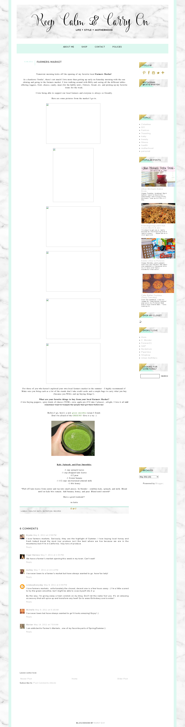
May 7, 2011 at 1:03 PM (52, 555)
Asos (143, 337)
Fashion (145, 130)
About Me (68, 47)
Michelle (30, 610)
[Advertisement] (153, 422)
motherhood (147, 148)
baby (143, 136)
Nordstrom (146, 349)
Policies (117, 47)
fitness (144, 142)
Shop (84, 47)
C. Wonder (146, 340)
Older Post (122, 679)
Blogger (159, 483)
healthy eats (35, 511)
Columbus (146, 124)
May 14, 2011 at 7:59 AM (46, 624)
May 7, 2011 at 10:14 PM (46, 570)
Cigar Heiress (33, 555)
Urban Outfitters (149, 358)
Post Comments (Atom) (44, 683)
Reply (29, 547)
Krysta (29, 535)
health (144, 145)
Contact (100, 47)
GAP (143, 346)
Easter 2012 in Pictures (153, 261)
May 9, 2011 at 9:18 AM (47, 610)
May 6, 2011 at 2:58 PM (45, 535)
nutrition (48, 511)
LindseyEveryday (34, 585)
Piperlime (146, 352)
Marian (29, 624)
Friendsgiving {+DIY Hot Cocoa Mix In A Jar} (153, 227)
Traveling (146, 133)
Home (74, 679)
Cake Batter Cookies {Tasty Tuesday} (151, 296)
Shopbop (145, 355)
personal (145, 151)
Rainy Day (99, 723)
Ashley (29, 570)
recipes (57, 511)
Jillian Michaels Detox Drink (152, 190)
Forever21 (146, 343)
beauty (144, 139)
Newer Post (26, 679)
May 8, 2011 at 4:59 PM (55, 585)
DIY (143, 127)
